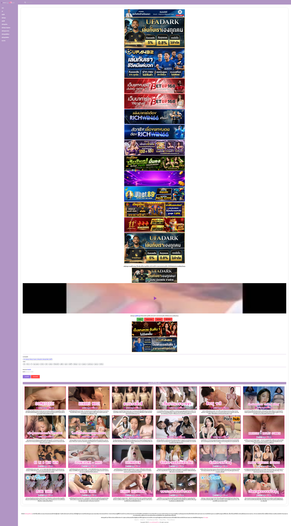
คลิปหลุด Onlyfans (33, 359)
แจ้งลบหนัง (35, 376)
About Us (136, 520)
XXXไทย (101, 364)
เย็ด (24, 364)
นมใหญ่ (50, 364)
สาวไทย (42, 364)
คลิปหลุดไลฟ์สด (45, 359)
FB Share (159, 319)
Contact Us (142, 520)
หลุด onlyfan (36, 364)
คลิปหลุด (27, 359)
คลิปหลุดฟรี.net (28, 514)
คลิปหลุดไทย (39, 359)
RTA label (205, 517)
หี (31, 364)
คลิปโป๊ (50, 359)
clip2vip (96, 364)
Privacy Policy (163, 520)
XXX (24, 359)
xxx (79, 364)
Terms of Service (171, 520)
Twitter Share (149, 319)
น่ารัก (46, 364)
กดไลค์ (140, 319)
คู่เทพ (66, 364)
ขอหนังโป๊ (27, 376)
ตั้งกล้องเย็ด (56, 364)
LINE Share (168, 319)
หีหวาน (28, 364)
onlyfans (84, 364)
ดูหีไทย (62, 364)
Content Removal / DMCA (152, 520)
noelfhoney (90, 364)
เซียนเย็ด (29, 369)
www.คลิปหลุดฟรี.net (154, 522)
